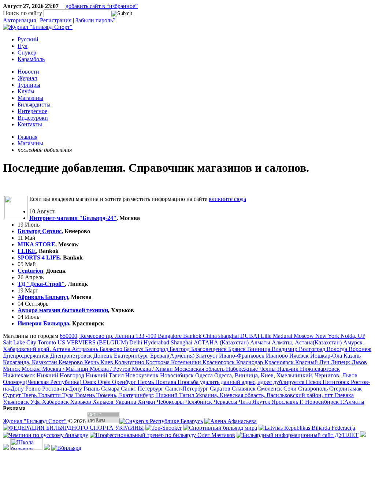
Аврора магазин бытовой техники (63, 310)
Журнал (27, 78)
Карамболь (31, 59)
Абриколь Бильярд (43, 297)
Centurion (30, 271)
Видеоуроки (33, 118)
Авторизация (19, 20)
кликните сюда (227, 199)
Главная (27, 137)
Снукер (27, 52)
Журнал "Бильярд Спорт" (35, 421)
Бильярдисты (34, 104)
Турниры (29, 85)
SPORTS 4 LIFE (39, 257)
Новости (28, 71)
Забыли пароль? (95, 20)
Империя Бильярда (43, 323)
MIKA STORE (36, 244)
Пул (22, 46)
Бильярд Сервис (40, 231)
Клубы (26, 91)
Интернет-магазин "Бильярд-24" (72, 218)
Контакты (30, 124)
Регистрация (55, 20)
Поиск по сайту (22, 13)
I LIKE (27, 251)
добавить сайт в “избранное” (102, 6)
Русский (28, 39)
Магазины (30, 98)
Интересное (32, 111)
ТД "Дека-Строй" (41, 284)
